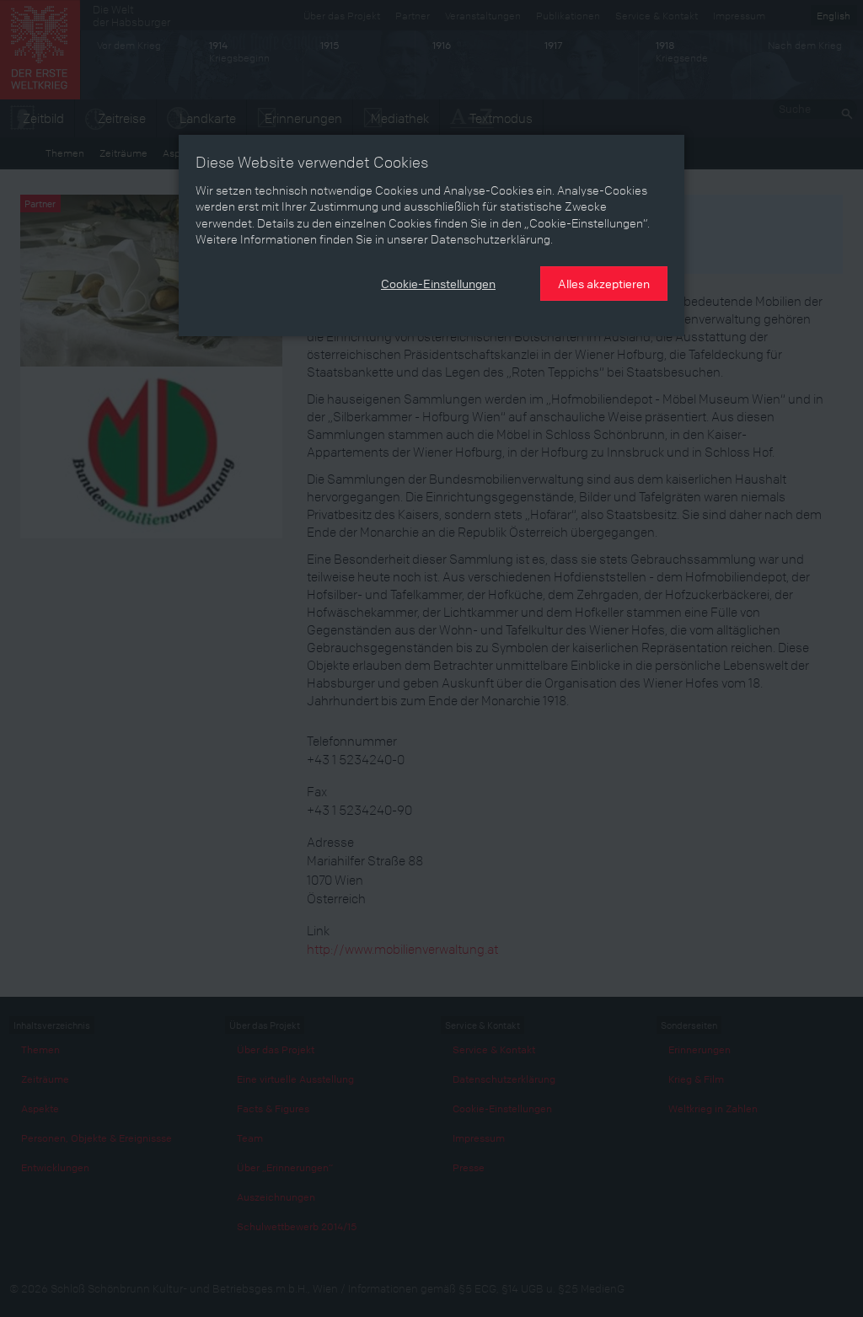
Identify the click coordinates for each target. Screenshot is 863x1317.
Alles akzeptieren (604, 283)
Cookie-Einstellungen (438, 283)
